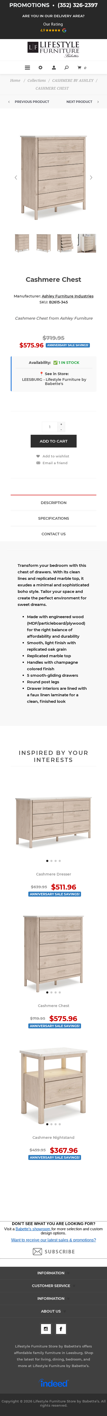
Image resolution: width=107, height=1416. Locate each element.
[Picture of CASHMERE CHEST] (22, 243)
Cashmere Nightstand (53, 1137)
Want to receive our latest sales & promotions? (53, 1240)
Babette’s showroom (33, 1229)
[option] (21, 247)
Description (53, 502)
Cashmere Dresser (53, 874)
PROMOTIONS (30, 5)
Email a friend (55, 463)
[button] (47, 861)
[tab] (53, 502)
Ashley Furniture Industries (67, 296)
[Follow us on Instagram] (46, 1329)
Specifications (53, 518)
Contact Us (54, 534)
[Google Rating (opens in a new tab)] (53, 34)
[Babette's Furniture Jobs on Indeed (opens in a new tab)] (53, 1386)
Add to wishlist (56, 456)
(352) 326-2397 (78, 5)
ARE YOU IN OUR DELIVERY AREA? (53, 16)
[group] (53, 822)
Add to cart (54, 441)
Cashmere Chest (53, 1005)
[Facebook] (61, 1329)
